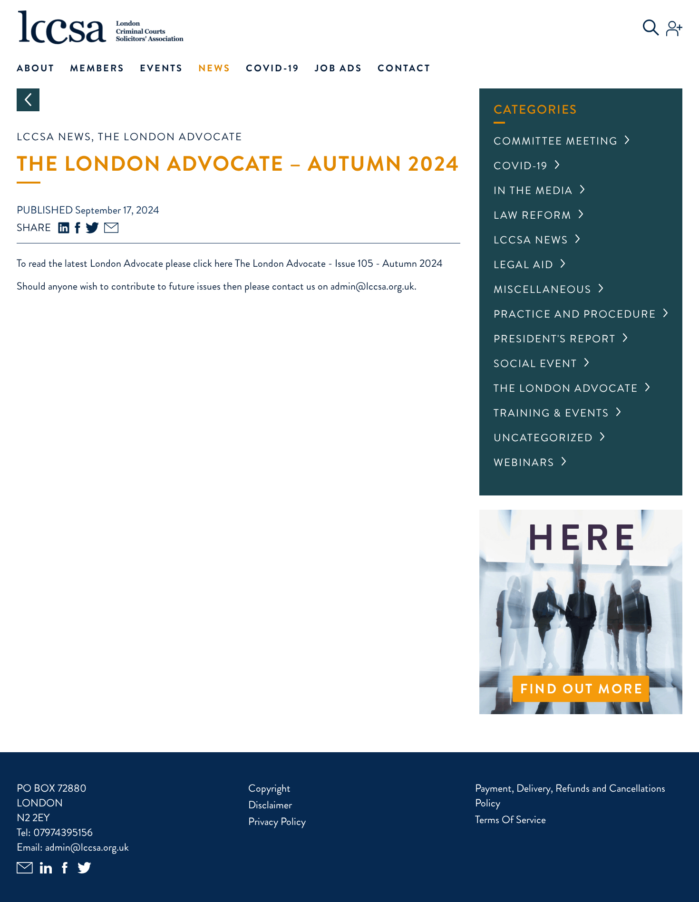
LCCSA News (531, 240)
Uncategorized (543, 437)
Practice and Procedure (575, 314)
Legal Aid (523, 264)
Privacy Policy (277, 821)
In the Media (533, 190)
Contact (404, 68)
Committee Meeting (556, 141)
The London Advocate (566, 388)
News (214, 68)
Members (97, 68)
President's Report (555, 338)
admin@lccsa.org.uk (372, 286)
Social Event (535, 363)
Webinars (524, 462)
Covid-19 (273, 68)
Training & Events (551, 413)
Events (161, 68)
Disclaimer (270, 804)
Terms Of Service (510, 819)
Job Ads (338, 68)
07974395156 (63, 832)
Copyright (269, 788)
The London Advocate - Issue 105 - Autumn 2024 (339, 263)
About (36, 68)
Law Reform (533, 215)
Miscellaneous (543, 289)
